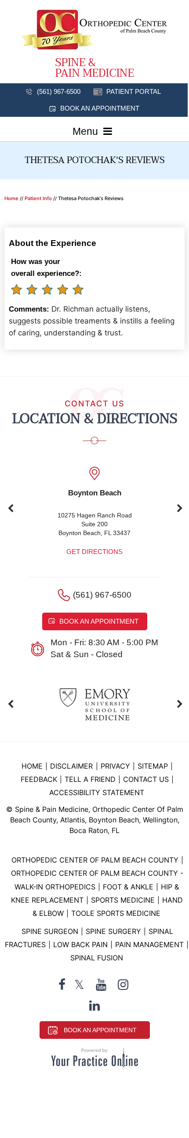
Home (11, 198)
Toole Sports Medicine (115, 913)
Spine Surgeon (50, 931)
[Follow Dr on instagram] (123, 984)
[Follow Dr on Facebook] (62, 984)
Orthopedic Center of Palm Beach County (94, 859)
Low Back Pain (80, 944)
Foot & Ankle (128, 886)
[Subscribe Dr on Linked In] (94, 1005)
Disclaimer (72, 766)
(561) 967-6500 (58, 91)
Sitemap (153, 766)
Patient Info (38, 198)
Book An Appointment (100, 1030)
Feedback (39, 779)
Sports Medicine (123, 900)
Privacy (115, 766)
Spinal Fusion (96, 957)
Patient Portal (133, 91)
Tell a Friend (90, 779)
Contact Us (146, 779)
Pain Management (149, 944)
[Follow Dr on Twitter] (79, 984)
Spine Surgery (113, 931)
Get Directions (94, 551)
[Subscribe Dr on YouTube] (101, 984)
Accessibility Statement (96, 792)
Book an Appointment (99, 108)
